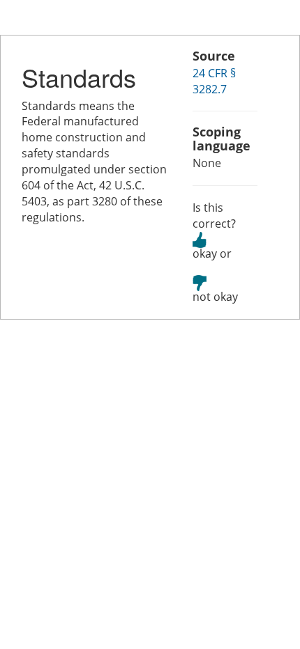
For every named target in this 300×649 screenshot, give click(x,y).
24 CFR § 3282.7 (214, 81)
